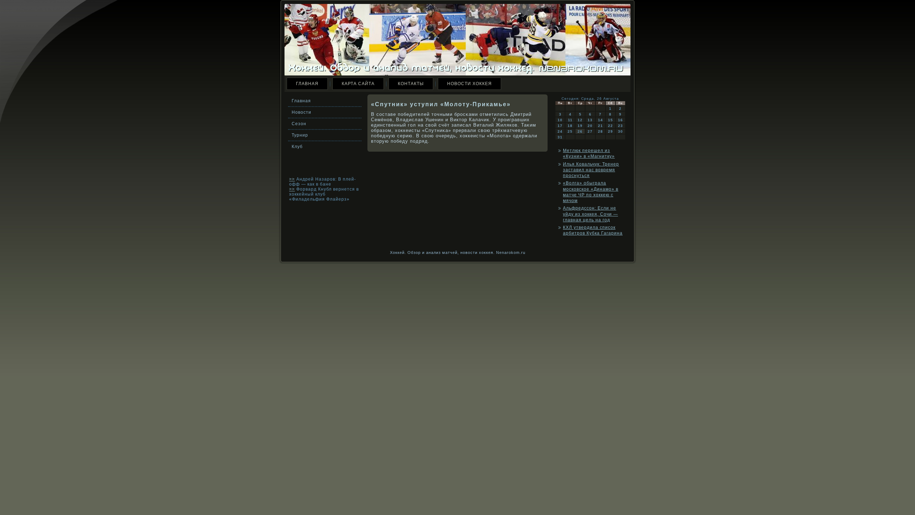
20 (590, 126)
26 (580, 131)
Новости (301, 112)
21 (600, 126)
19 (580, 126)
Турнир (300, 135)
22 (610, 126)
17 (560, 126)
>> (292, 179)
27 (590, 131)
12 (580, 120)
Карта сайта (358, 83)
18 (570, 126)
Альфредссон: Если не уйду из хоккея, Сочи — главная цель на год (590, 214)
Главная (307, 83)
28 (600, 131)
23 (620, 126)
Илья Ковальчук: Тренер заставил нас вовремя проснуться (591, 170)
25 (570, 131)
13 (590, 120)
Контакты (411, 83)
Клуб (297, 146)
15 (610, 120)
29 (610, 131)
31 (560, 137)
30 (620, 131)
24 (560, 131)
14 (600, 120)
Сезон (299, 123)
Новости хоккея (469, 83)
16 (620, 120)
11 (570, 120)
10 (560, 120)
